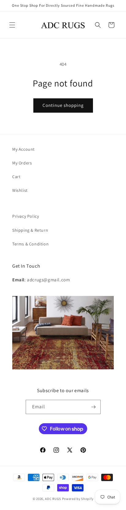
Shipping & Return (30, 230)
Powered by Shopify (78, 499)
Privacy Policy (25, 216)
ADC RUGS (53, 499)
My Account (23, 149)
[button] (12, 25)
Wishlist (20, 190)
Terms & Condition (30, 244)
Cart (16, 176)
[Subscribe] (93, 407)
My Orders (22, 163)
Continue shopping (63, 105)
